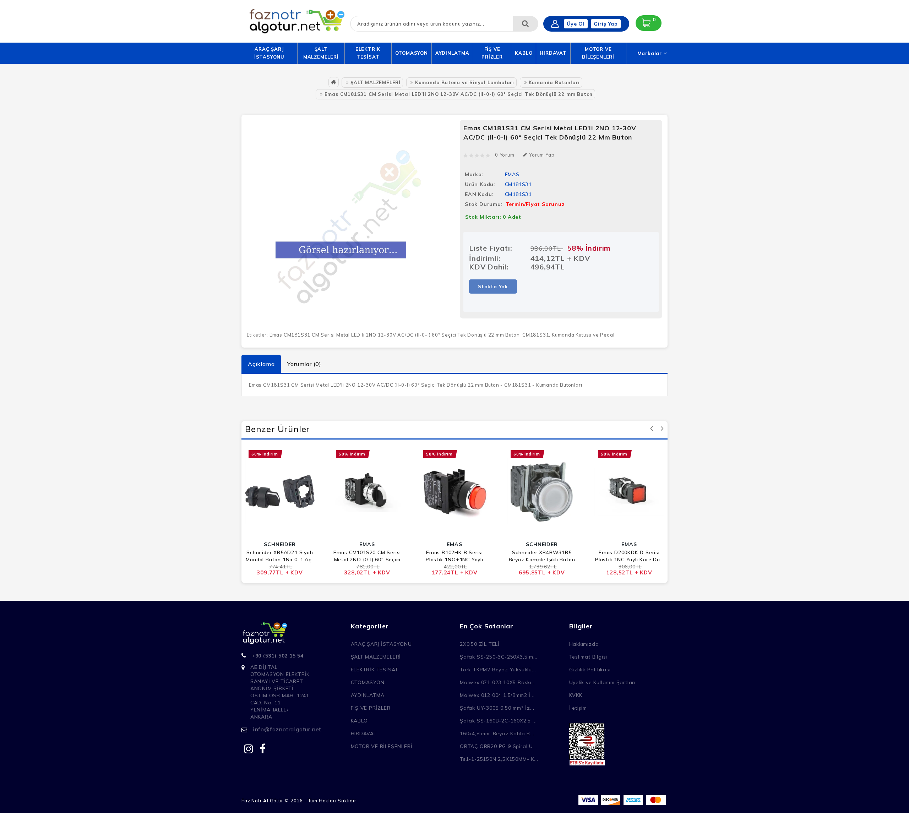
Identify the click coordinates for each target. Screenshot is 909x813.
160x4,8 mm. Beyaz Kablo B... (497, 733)
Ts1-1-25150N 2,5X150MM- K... (499, 759)
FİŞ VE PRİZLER (492, 53)
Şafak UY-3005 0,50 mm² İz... (497, 708)
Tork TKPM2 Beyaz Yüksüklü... (498, 669)
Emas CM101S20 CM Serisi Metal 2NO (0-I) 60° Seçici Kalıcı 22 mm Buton (367, 556)
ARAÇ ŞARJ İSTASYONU (269, 53)
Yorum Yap (541, 155)
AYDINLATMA (452, 53)
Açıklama (261, 363)
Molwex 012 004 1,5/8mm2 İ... (497, 695)
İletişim (578, 708)
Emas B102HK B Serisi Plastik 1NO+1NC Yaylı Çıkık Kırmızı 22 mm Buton (455, 556)
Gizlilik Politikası (590, 669)
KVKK (575, 695)
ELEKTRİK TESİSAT (367, 53)
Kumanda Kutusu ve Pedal (583, 335)
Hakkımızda (584, 644)
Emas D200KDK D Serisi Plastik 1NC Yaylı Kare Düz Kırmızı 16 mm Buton (629, 556)
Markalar (650, 53)
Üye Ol (576, 24)
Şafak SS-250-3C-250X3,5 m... (498, 657)
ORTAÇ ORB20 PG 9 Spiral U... (498, 746)
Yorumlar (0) (304, 363)
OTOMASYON (411, 53)
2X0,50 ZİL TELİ (480, 644)
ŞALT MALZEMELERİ (321, 53)
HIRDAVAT (553, 53)
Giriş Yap (606, 24)
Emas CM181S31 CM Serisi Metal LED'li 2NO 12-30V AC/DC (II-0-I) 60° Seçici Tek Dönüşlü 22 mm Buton (459, 94)
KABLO (523, 53)
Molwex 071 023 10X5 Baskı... (497, 682)
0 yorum (505, 155)
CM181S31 (535, 335)
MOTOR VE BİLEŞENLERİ (598, 53)
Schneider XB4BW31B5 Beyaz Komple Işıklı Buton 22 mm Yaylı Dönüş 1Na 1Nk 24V (542, 556)
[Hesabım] (555, 24)
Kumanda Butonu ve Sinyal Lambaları (464, 82)
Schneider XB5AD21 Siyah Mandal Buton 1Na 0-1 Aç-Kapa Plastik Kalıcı (280, 556)
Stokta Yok (493, 286)
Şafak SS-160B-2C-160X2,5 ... (498, 720)
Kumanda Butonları (554, 82)
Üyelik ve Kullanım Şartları (602, 682)
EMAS (512, 174)
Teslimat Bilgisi (588, 657)
